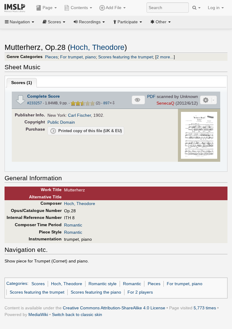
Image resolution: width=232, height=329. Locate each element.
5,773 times (205, 307)
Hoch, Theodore (97, 47)
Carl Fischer (79, 115)
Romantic (73, 225)
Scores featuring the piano (96, 292)
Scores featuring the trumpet (125, 56)
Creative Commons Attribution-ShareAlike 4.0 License (114, 307)
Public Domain (61, 122)
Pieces (51, 56)
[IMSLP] (16, 7)
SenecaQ (165, 103)
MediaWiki (38, 314)
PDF (151, 96)
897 (106, 103)
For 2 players (140, 292)
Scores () (21, 82)
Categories (16, 283)
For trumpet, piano (78, 56)
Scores (38, 283)
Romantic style (103, 283)
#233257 (34, 103)
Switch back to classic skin (77, 314)
